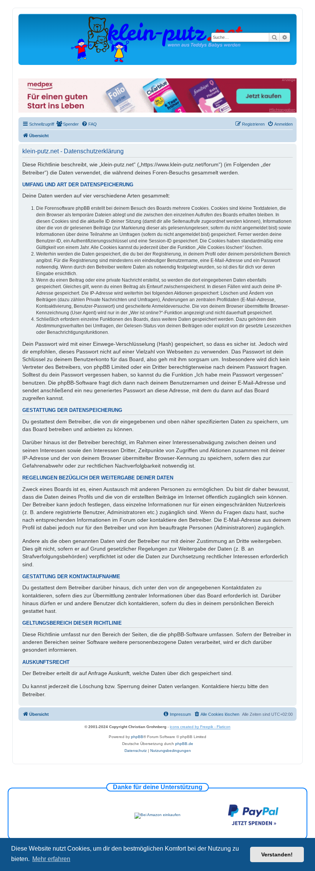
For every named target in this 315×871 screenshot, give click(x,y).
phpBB (137, 737)
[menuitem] (67, 124)
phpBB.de (184, 744)
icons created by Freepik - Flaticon (200, 727)
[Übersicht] (157, 39)
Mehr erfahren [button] (51, 859)
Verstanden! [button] (277, 854)
